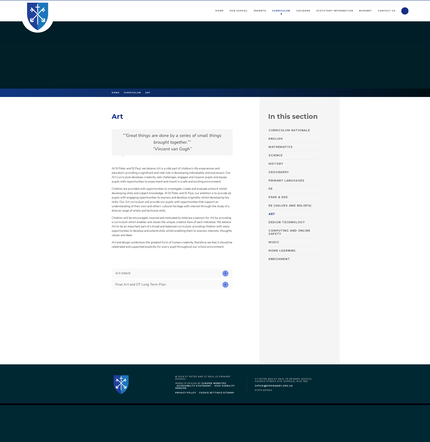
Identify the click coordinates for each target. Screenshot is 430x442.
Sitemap (228, 392)
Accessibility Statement (194, 386)
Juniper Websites (213, 383)
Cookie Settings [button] (210, 392)
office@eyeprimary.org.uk (274, 386)
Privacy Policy (185, 392)
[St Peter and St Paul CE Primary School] (38, 16)
